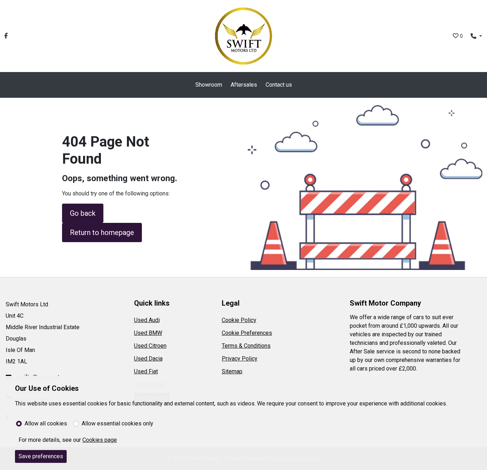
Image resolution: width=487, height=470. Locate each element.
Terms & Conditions (246, 345)
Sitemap (232, 371)
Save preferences (41, 456)
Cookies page (99, 439)
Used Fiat (146, 371)
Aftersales (244, 84)
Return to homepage (102, 232)
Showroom (208, 84)
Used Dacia (148, 358)
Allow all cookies (46, 423)
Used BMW (148, 332)
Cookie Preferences (247, 332)
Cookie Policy (239, 320)
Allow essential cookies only (117, 423)
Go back (83, 213)
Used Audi (147, 320)
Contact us (279, 84)
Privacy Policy (239, 358)
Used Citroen (150, 345)
